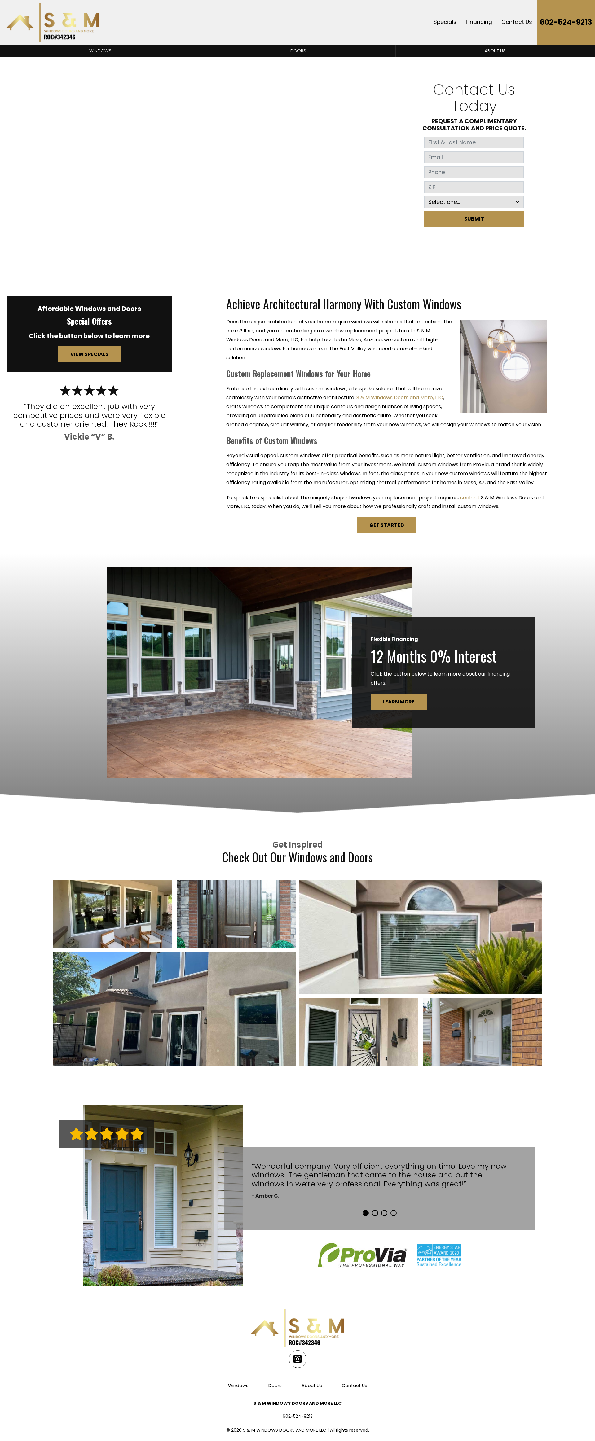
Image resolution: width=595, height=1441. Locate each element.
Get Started (386, 525)
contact (470, 497)
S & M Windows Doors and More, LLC (399, 397)
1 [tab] (365, 1213)
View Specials (89, 354)
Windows (100, 51)
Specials (445, 22)
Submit (474, 218)
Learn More (399, 701)
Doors (298, 51)
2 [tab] (374, 1213)
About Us (495, 51)
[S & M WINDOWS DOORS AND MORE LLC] (52, 22)
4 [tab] (393, 1213)
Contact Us (516, 22)
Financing (479, 22)
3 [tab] (384, 1213)
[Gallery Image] (112, 914)
